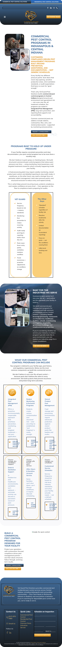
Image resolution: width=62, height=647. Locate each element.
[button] (12, 443)
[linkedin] (51, 8)
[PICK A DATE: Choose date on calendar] (42, 631)
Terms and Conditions (41, 642)
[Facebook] (7, 632)
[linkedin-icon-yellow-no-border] (10, 632)
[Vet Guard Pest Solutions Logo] (31, 11)
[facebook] (48, 8)
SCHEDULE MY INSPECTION (42, 635)
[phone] (57, 8)
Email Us (12, 624)
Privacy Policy (33, 642)
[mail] (54, 8)
